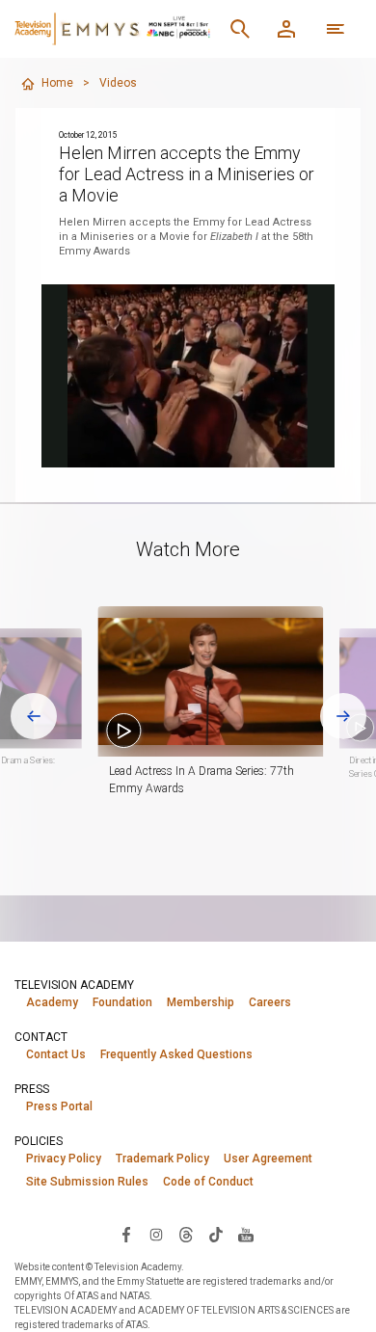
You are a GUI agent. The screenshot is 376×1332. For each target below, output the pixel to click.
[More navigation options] (335, 29)
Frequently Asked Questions (176, 1054)
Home (57, 83)
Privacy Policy (63, 1158)
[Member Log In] (286, 29)
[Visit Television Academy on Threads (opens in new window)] (186, 1233)
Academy (52, 1002)
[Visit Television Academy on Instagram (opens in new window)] (156, 1233)
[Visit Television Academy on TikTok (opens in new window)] (215, 1233)
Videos (118, 83)
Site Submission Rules (87, 1181)
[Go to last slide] (34, 716)
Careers (270, 1002)
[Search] (240, 29)
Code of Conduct (208, 1181)
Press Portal (59, 1106)
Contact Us (56, 1054)
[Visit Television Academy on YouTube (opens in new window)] (245, 1233)
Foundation (122, 1002)
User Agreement (268, 1158)
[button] (210, 681)
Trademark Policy (162, 1158)
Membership (200, 1002)
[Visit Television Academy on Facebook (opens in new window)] (126, 1233)
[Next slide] (343, 716)
